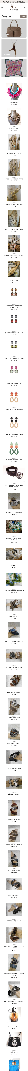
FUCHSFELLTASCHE (13, 1027)
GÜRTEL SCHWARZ (13, 895)
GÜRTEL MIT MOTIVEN (13, 743)
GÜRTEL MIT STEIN (14, 616)
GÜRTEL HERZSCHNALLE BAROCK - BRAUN (14, 947)
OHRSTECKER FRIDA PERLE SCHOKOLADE (14, 306)
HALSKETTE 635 (14, 281)
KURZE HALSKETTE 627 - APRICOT (14, 255)
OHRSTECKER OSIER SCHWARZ (14, 434)
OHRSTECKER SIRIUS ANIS (14, 384)
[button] (3, 7)
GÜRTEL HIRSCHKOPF (14, 718)
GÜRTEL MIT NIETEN (13, 794)
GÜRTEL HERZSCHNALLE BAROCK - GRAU (14, 974)
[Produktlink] (14, 94)
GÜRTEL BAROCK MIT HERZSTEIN (13, 1001)
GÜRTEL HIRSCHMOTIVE (14, 870)
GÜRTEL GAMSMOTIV (14, 819)
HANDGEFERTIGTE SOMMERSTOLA (14, 591)
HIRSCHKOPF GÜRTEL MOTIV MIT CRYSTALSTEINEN (14, 486)
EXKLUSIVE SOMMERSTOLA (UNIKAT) (14, 539)
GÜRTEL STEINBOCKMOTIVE (14, 845)
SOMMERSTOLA (14, 565)
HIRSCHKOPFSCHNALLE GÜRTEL (13, 642)
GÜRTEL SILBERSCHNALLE (13, 921)
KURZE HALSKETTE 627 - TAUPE (14, 179)
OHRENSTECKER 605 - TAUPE (14, 204)
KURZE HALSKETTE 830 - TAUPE (14, 230)
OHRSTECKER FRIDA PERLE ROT (14, 333)
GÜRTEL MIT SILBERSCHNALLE (13, 769)
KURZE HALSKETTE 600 (14, 154)
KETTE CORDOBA (14, 128)
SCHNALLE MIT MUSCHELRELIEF (14, 667)
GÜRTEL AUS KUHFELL (13, 692)
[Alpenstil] (14, 7)
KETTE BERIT (13, 103)
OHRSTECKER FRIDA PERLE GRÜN (14, 358)
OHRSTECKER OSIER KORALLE (14, 409)
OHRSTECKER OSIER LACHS (14, 460)
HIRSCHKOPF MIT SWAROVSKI (13, 513)
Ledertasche (14, 1052)
